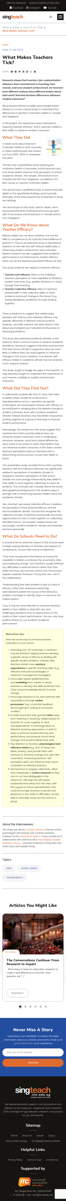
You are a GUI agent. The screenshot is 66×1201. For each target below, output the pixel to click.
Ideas (9, 868)
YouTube (51, 8)
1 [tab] (20, 1006)
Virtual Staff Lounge (16, 1141)
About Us (27, 1135)
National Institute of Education (44, 3)
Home (14, 1135)
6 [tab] (45, 1006)
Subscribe (33, 1063)
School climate (29, 868)
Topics (51, 1135)
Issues (40, 1135)
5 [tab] (40, 1006)
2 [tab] (25, 1006)
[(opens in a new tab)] (33, 1182)
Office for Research (16, 3)
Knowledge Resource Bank (46, 1141)
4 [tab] (35, 1006)
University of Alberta (30, 836)
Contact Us (52, 1160)
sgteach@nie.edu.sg (25, 1043)
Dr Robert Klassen (34, 830)
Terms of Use (34, 1160)
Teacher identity (14, 877)
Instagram (34, 8)
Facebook (17, 8)
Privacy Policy (15, 1160)
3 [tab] (30, 1006)
